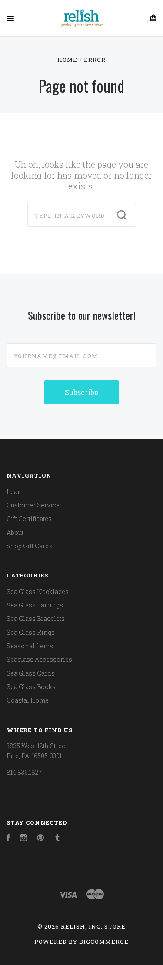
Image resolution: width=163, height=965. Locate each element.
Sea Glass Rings (31, 632)
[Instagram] (23, 839)
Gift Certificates (29, 518)
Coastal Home (28, 700)
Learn (15, 491)
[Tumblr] (57, 839)
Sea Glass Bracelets (36, 618)
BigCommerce (104, 941)
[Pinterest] (40, 839)
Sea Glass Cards (31, 673)
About (15, 532)
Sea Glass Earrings (35, 605)
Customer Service (33, 505)
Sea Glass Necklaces (38, 591)
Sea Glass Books (31, 687)
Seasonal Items (30, 646)
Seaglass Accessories (39, 659)
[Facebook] (8, 839)
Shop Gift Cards (30, 546)
